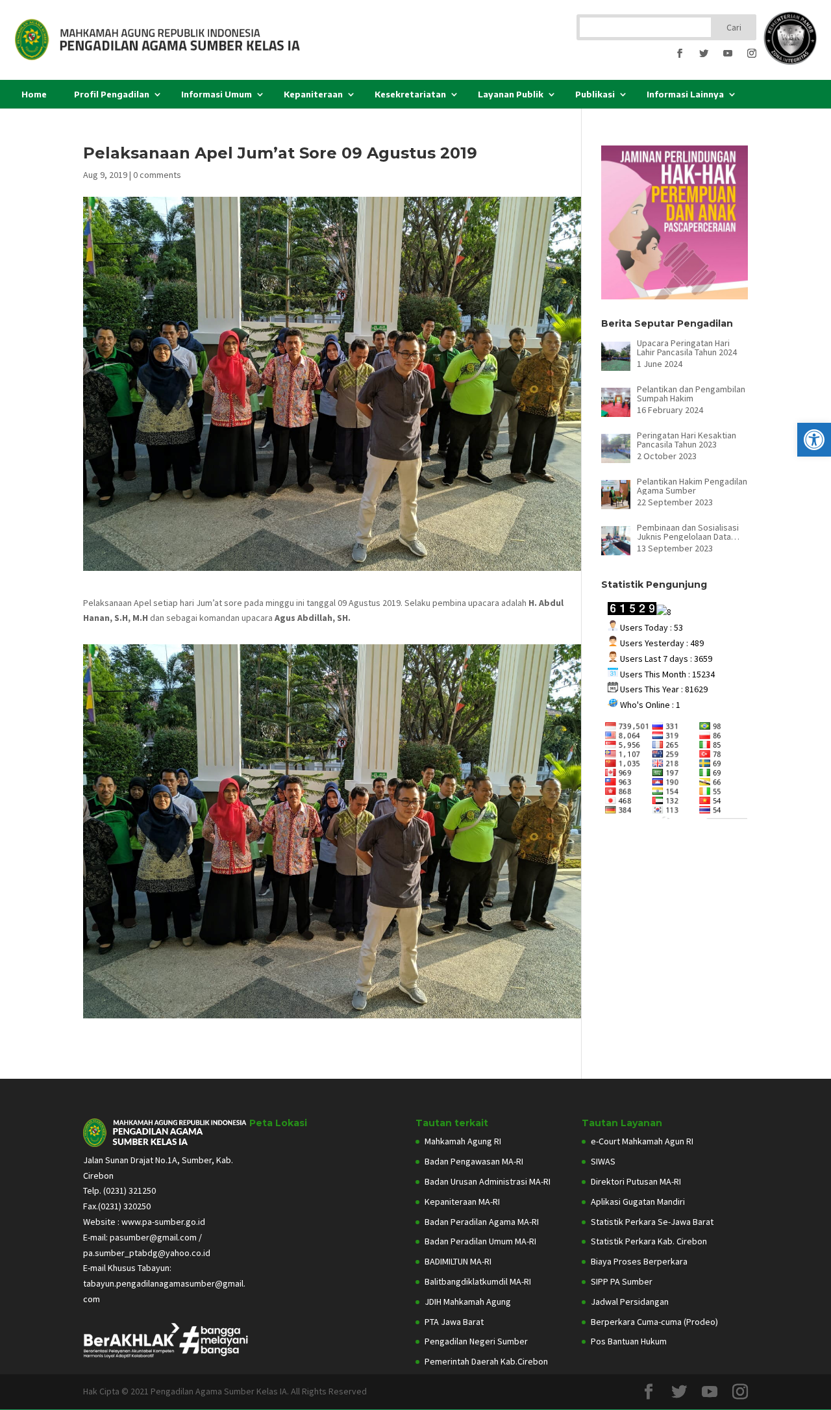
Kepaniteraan (313, 94)
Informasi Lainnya (685, 94)
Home (34, 94)
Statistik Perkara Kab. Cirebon (649, 1241)
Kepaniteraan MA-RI (462, 1201)
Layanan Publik (510, 94)
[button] (814, 440)
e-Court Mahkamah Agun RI (642, 1141)
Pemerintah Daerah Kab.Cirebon (486, 1361)
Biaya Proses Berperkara (639, 1261)
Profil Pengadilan (111, 94)
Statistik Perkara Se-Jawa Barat (652, 1221)
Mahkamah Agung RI (463, 1141)
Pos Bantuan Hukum (629, 1341)
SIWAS (603, 1161)
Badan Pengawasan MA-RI (474, 1161)
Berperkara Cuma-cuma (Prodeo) (654, 1322)
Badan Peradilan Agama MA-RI (482, 1221)
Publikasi (595, 94)
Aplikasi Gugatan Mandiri (638, 1201)
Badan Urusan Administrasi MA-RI (488, 1181)
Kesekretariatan (410, 94)
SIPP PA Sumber (621, 1281)
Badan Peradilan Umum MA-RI (480, 1241)
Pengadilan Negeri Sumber (476, 1341)
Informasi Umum (216, 94)
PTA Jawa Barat (454, 1322)
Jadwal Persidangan (630, 1301)
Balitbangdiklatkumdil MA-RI (478, 1281)
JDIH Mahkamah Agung (468, 1301)
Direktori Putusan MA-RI (636, 1181)
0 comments (157, 175)
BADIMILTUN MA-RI (458, 1261)
